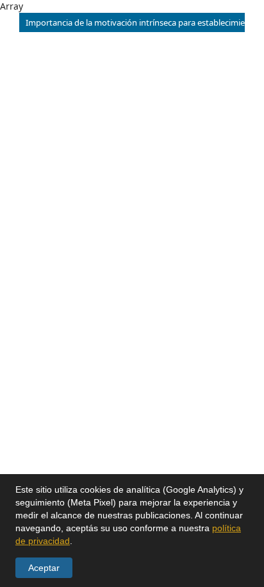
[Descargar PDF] (254, 22)
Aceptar (44, 568)
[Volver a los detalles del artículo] (9, 22)
